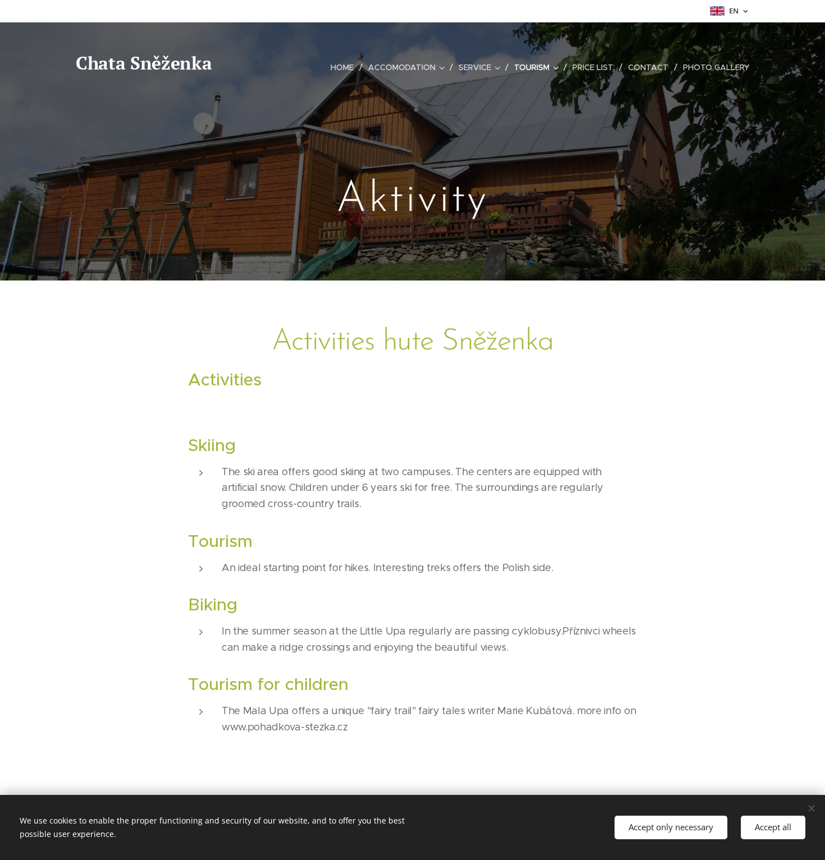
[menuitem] (345, 67)
